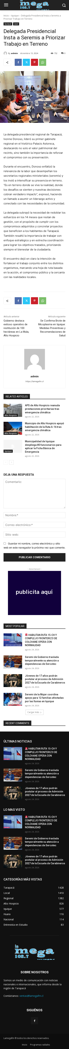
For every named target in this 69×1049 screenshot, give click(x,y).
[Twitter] (26, 62)
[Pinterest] (34, 62)
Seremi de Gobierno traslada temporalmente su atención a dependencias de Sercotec (42, 660)
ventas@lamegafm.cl (31, 995)
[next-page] (11, 462)
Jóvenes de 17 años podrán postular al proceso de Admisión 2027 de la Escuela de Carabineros (45, 679)
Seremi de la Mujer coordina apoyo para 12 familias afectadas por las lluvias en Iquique (44, 698)
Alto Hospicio (11, 415)
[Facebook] (18, 62)
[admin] (6, 53)
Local (16, 24)
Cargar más (33, 712)
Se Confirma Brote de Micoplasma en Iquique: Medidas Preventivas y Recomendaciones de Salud (51, 328)
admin (14, 53)
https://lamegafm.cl (34, 381)
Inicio (6, 15)
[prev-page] (6, 462)
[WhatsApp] (42, 62)
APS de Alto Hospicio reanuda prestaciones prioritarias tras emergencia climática (42, 409)
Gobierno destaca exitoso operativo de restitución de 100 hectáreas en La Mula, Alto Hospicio (16, 328)
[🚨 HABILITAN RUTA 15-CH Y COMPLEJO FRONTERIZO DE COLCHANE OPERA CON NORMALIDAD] (13, 639)
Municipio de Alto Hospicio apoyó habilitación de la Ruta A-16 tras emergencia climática (44, 427)
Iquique (15, 15)
